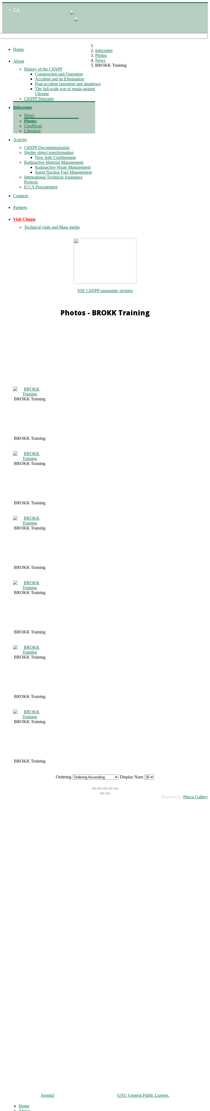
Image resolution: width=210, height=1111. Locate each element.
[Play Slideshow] (116, 788)
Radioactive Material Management (53, 162)
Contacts (20, 195)
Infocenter (22, 107)
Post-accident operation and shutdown (68, 84)
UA (16, 9)
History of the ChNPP (43, 69)
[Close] (94, 788)
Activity (20, 139)
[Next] (108, 793)
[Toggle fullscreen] (105, 788)
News (29, 115)
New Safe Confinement (55, 157)
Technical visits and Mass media (52, 227)
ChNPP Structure (39, 98)
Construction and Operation (59, 74)
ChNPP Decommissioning (46, 147)
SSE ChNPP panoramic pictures (105, 290)
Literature (32, 131)
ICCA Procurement (40, 187)
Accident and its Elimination (59, 79)
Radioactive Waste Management (63, 167)
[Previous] (102, 793)
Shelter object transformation (49, 152)
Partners (20, 207)
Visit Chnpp (24, 219)
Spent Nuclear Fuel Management (63, 172)
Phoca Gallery (195, 797)
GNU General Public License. (143, 1095)
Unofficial (33, 126)
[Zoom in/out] (110, 788)
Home (18, 49)
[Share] (99, 788)
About (18, 61)
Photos (30, 121)
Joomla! (47, 1095)
